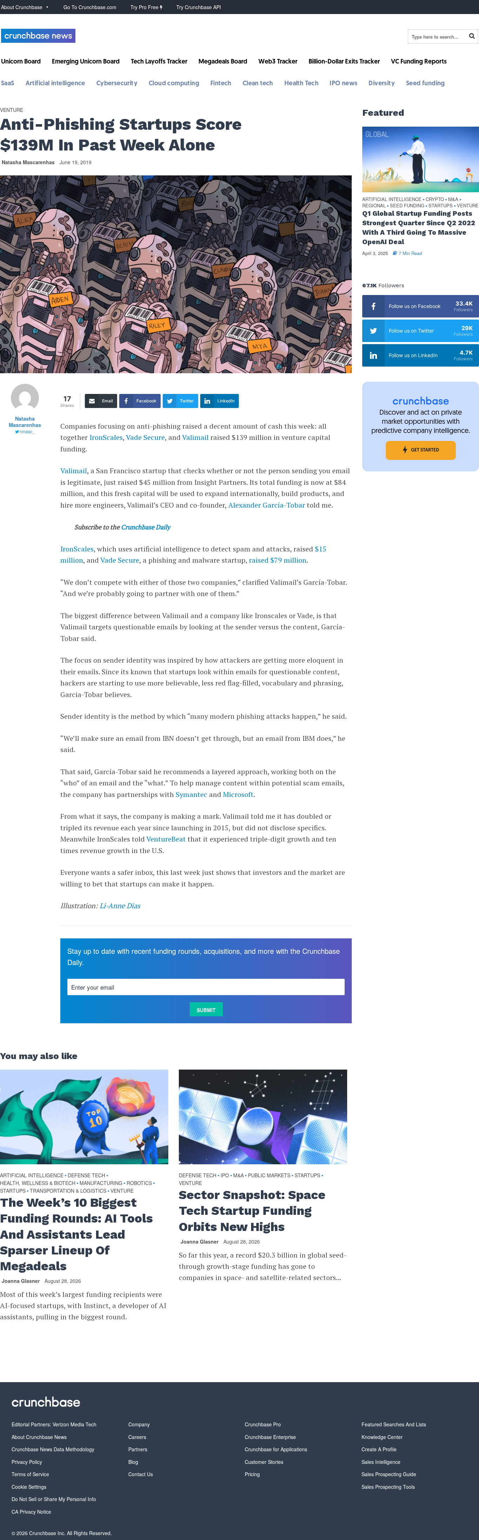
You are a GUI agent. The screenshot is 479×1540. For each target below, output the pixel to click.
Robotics (139, 1182)
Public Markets (269, 1175)
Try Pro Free (145, 7)
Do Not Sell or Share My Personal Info (54, 1498)
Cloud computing (174, 84)
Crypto (435, 199)
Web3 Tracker (277, 62)
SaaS (7, 84)
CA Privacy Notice (31, 1511)
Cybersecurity (116, 84)
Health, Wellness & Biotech (37, 1182)
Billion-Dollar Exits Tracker (344, 62)
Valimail (195, 437)
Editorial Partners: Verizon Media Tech (54, 1424)
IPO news (343, 84)
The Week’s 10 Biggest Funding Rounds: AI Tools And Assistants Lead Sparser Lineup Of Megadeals (76, 1234)
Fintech (220, 84)
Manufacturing (101, 1182)
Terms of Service (30, 1474)
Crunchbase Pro (263, 1424)
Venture (11, 109)
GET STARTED (425, 450)
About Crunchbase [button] (21, 7)
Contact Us (140, 1474)
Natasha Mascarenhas (28, 162)
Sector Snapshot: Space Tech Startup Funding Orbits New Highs (252, 1210)
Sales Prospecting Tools (388, 1486)
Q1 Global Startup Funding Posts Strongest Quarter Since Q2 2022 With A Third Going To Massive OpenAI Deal (418, 227)
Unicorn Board (21, 62)
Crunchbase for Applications (276, 1449)
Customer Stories (264, 1461)
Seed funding (425, 84)
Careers (137, 1436)
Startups (13, 1190)
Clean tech (258, 84)
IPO (225, 1175)
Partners (137, 1449)
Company (139, 1424)
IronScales (106, 437)
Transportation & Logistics (68, 1190)
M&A (238, 1175)
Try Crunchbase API (198, 7)
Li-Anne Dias (120, 905)
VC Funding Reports (419, 62)
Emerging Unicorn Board (86, 62)
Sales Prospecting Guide (389, 1474)
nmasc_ (27, 431)
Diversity (382, 84)
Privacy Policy (27, 1461)
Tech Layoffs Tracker (159, 62)
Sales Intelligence (381, 1461)
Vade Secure (145, 437)
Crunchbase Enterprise (270, 1436)
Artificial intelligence (55, 84)
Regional (374, 206)
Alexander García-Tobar (266, 505)
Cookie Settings (29, 1486)
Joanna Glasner (21, 1280)
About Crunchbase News (39, 1436)
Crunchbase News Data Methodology (53, 1449)
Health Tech (301, 84)
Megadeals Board (222, 62)
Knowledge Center (382, 1436)
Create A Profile (379, 1449)
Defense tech (86, 1175)
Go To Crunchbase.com (89, 7)
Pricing (252, 1474)
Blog (133, 1461)
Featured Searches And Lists (394, 1424)
